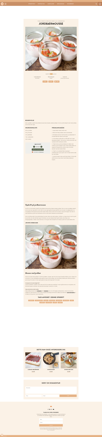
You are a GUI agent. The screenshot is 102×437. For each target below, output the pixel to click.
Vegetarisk (48, 302)
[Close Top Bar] (101, 1)
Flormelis (31, 300)
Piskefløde (58, 300)
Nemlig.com (42, 152)
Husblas (46, 300)
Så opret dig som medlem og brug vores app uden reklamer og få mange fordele (51, 0)
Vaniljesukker (39, 300)
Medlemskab (60, 3)
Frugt (71, 300)
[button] (2, 435)
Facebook (46, 291)
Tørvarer (52, 300)
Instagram (39, 291)
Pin (51, 81)
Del (45, 81)
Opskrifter (31, 3)
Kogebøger (70, 3)
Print (58, 81)
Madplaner (51, 3)
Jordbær (42, 302)
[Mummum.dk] (51, 406)
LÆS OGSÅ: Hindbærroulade (31, 222)
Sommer (60, 302)
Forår (54, 302)
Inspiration (41, 3)
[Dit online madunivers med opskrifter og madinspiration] (2, 4)
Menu (5, 3)
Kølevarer (66, 300)
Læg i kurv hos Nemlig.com (38, 149)
